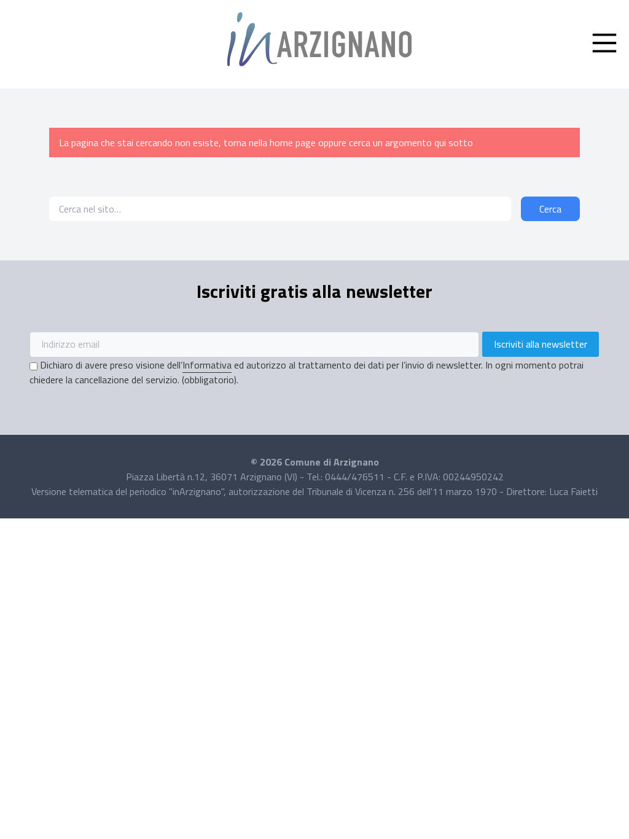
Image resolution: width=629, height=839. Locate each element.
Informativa (207, 364)
